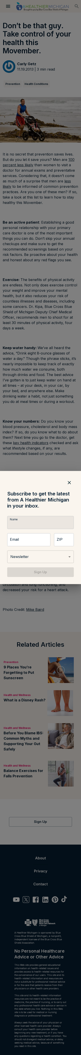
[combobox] (40, 557)
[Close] (69, 482)
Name (14, 519)
